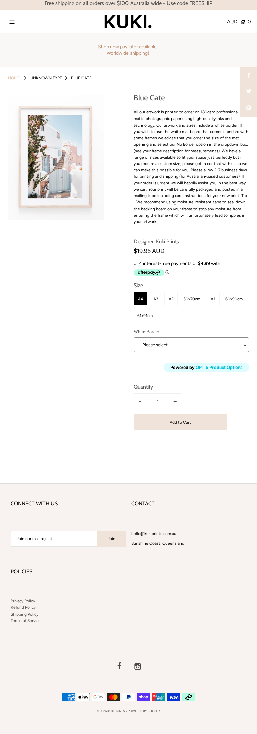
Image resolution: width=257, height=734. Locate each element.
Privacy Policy (23, 601)
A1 (213, 299)
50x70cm (191, 299)
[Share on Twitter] (248, 91)
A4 (140, 299)
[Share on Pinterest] (248, 108)
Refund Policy (23, 607)
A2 (171, 299)
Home (14, 78)
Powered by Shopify (144, 711)
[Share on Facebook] (248, 75)
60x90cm (234, 299)
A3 (155, 299)
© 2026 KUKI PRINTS (111, 711)
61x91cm (145, 315)
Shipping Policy (24, 614)
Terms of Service (26, 620)
